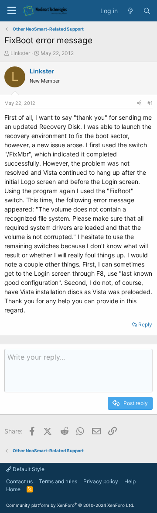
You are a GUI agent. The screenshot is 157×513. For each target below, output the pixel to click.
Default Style (27, 469)
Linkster (20, 53)
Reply (145, 324)
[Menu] (11, 10)
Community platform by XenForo (70, 505)
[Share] (139, 103)
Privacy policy (100, 481)
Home (13, 489)
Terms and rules (58, 481)
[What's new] (130, 11)
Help (130, 481)
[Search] (147, 11)
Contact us (19, 481)
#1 (150, 103)
